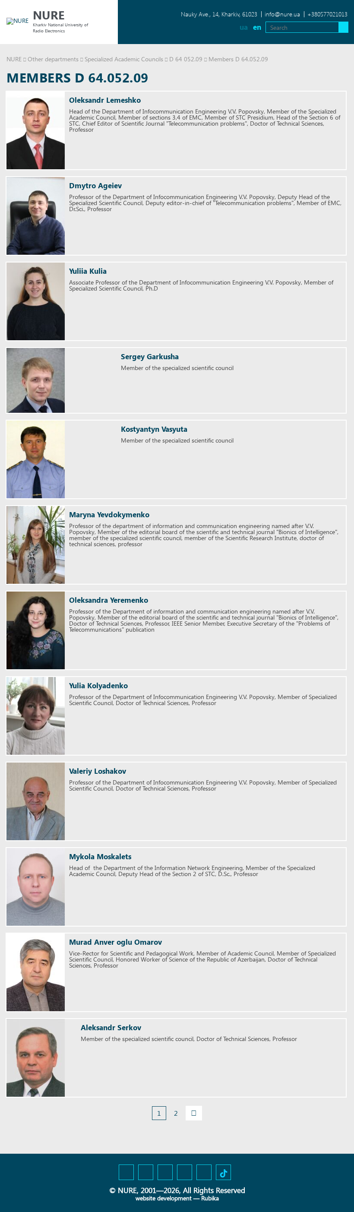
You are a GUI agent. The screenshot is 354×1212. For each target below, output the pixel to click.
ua (244, 27)
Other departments (53, 59)
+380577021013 (327, 14)
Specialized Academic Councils (124, 59)
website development (164, 1198)
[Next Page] (194, 1113)
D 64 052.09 (185, 59)
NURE (14, 59)
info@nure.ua (282, 14)
